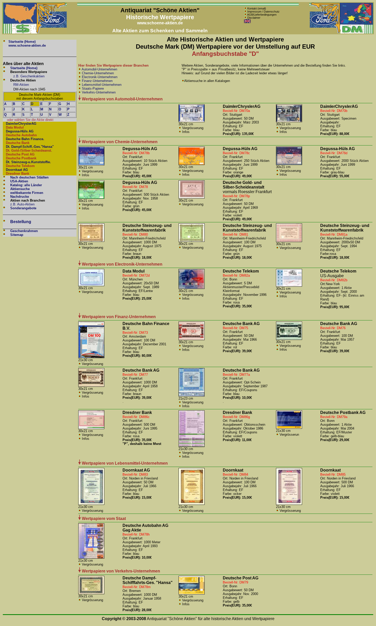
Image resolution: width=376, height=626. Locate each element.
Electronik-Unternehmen (99, 77)
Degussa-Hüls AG (20, 131)
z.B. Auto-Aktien (22, 204)
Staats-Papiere (92, 88)
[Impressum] (245, 11)
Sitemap (16, 235)
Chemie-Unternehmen (97, 73)
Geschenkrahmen (24, 231)
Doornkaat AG (17, 170)
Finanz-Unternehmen (97, 81)
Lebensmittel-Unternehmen (101, 85)
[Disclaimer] (245, 17)
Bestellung (20, 222)
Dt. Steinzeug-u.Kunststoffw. (28, 162)
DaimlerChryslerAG (21, 124)
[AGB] (245, 14)
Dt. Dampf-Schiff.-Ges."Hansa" (30, 147)
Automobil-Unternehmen (99, 69)
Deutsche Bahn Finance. (25, 139)
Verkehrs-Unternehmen (98, 92)
